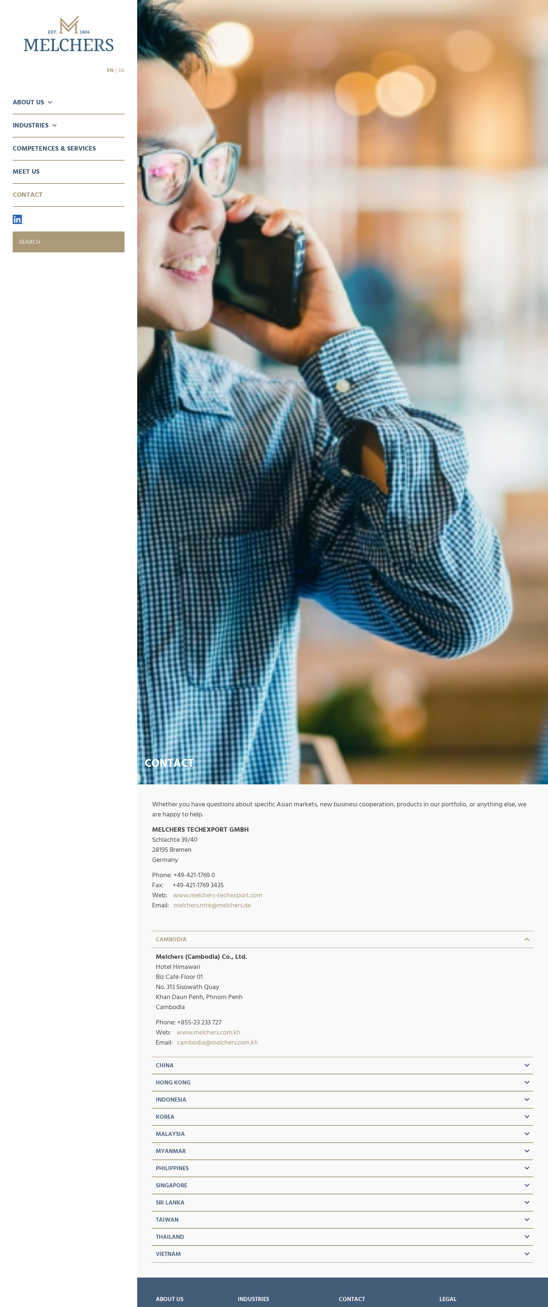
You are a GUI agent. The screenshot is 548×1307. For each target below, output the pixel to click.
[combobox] (69, 242)
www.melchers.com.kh (208, 1032)
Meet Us (26, 171)
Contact (27, 194)
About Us (28, 102)
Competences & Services (54, 148)
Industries (30, 125)
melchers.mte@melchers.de (212, 905)
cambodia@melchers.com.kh (217, 1042)
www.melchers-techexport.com (217, 895)
